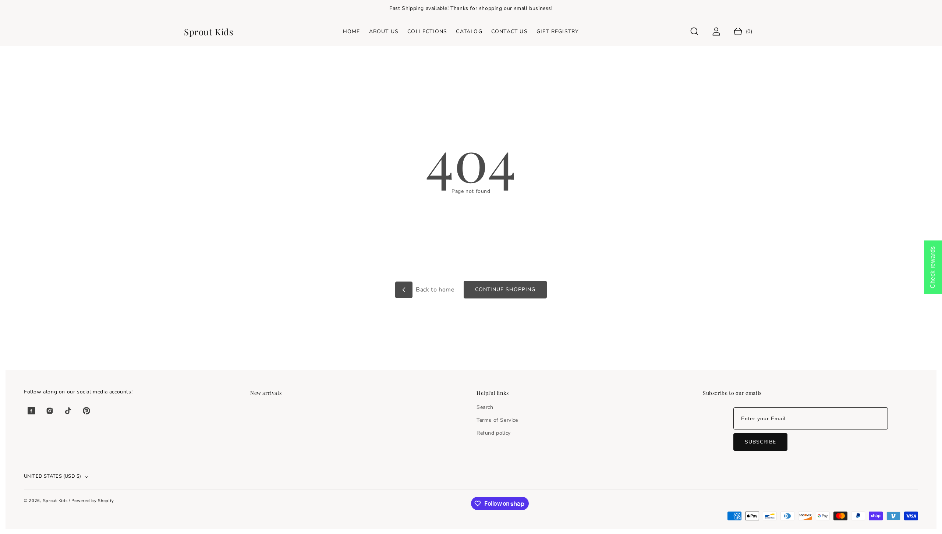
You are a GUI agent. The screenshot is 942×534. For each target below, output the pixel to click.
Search (485, 407)
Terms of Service (497, 420)
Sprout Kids (56, 500)
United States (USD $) (52, 476)
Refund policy (494, 432)
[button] (694, 31)
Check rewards (932, 267)
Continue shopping (505, 289)
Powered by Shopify (92, 500)
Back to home (434, 290)
